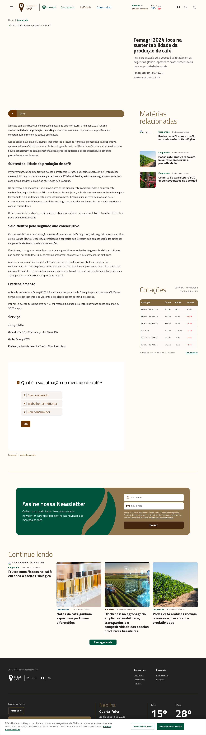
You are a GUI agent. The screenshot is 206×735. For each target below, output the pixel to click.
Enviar (154, 525)
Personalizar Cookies (143, 726)
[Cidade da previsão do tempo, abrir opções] (21, 710)
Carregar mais (103, 642)
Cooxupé (12, 455)
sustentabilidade (28, 455)
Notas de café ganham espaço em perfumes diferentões (74, 618)
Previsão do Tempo (16, 703)
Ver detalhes (192, 352)
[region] (103, 727)
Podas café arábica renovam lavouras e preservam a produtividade (176, 160)
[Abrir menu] (11, 7)
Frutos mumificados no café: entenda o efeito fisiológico (176, 138)
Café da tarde (162, 675)
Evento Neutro (23, 239)
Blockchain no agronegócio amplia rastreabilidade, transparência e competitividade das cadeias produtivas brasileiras (127, 622)
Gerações (73, 172)
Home (11, 20)
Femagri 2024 (90, 125)
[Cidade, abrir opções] (142, 5)
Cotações (160, 679)
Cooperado (67, 7)
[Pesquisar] (194, 7)
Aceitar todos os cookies (170, 726)
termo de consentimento (162, 517)
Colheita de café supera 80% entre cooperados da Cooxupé (177, 179)
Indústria (85, 7)
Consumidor (104, 7)
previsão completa (140, 8)
